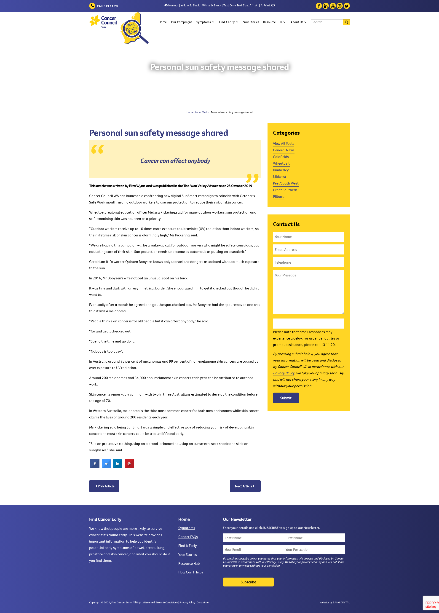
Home (163, 22)
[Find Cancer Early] (119, 28)
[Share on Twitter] (106, 467)
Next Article (243, 486)
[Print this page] (273, 5)
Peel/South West (286, 183)
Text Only (229, 5)
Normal (173, 5)
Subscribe (248, 582)
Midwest (279, 176)
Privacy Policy (283, 373)
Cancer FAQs (188, 536)
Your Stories (251, 22)
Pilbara (278, 196)
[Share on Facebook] (94, 467)
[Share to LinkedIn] (117, 467)
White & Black (211, 5)
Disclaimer (203, 602)
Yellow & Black (190, 5)
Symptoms (203, 22)
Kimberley (281, 170)
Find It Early (227, 22)
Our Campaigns (181, 22)
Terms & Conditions (167, 602)
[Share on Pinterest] (129, 467)
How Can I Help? (190, 572)
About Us (296, 22)
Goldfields (281, 156)
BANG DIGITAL (341, 602)
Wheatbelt (281, 163)
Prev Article (106, 486)
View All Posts (283, 143)
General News (283, 150)
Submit (286, 398)
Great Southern (285, 189)
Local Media (202, 112)
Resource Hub (272, 22)
